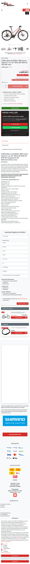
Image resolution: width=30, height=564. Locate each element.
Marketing (5, 547)
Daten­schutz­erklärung (6, 541)
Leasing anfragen (15, 108)
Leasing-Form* (5, 286)
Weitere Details (5, 145)
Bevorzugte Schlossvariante (8, 279)
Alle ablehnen (15, 561)
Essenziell (5, 544)
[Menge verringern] (6, 87)
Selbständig (5, 289)
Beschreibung (5, 141)
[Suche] (27, 13)
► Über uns (2, 507)
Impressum (18, 538)
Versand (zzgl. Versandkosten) (9, 293)
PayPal (4, 549)
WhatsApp (20, 103)
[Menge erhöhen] (6, 85)
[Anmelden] (2, 10)
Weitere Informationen (17, 53)
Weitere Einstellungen (5, 552)
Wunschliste (5, 82)
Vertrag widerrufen (15, 434)
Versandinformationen (6, 412)
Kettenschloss (6, 283)
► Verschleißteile (3, 514)
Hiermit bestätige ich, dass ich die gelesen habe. (15, 299)
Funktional (5, 551)
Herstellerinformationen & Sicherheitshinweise (12, 149)
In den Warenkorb (18, 86)
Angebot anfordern (22, 303)
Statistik (5, 545)
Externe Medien (6, 548)
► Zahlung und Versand (5, 504)
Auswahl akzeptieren (15, 558)
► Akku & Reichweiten (5, 515)
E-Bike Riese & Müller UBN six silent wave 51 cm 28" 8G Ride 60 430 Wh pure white (19, 312)
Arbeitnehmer (6, 287)
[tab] (15, 141)
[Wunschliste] (21, 10)
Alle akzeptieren (15, 555)
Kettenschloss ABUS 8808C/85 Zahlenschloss (19, 327)
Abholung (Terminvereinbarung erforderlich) (12, 294)
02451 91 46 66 (13, 103)
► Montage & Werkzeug (5, 513)
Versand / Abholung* (6, 291)
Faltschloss (5, 282)
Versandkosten (25, 78)
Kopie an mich (6, 240)
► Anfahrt (2, 505)
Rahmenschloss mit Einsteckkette (10, 281)
